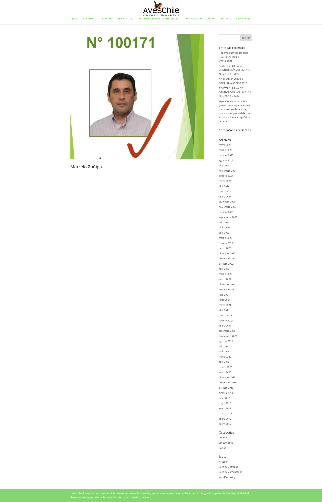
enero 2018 (225, 418)
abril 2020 (224, 361)
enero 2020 (225, 372)
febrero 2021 (226, 320)
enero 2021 (225, 325)
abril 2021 (224, 310)
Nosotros (88, 18)
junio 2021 (224, 299)
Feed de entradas (228, 466)
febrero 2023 (226, 243)
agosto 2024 (226, 175)
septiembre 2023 (228, 217)
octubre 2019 (226, 387)
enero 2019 (225, 408)
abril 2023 (224, 232)
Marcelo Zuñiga (86, 167)
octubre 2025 (226, 155)
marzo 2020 (225, 367)
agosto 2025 (226, 160)
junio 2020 (224, 351)
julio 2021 (224, 294)
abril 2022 (224, 268)
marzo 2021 (225, 315)
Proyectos (192, 18)
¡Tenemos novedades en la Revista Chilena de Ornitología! (233, 56)
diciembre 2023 (227, 201)
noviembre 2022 (227, 258)
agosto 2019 (226, 392)
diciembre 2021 (227, 284)
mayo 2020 (225, 356)
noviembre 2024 (227, 170)
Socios (222, 447)
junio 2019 (224, 398)
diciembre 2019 (227, 377)
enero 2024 (225, 196)
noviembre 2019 (227, 382)
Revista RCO (125, 18)
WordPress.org (227, 477)
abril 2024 (224, 186)
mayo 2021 (225, 305)
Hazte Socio (243, 18)
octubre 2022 (226, 263)
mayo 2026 (225, 144)
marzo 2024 (225, 191)
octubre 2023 (226, 212)
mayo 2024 (225, 181)
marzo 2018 (225, 413)
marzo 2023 (225, 237)
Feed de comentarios (230, 471)
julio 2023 (224, 222)
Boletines (108, 18)
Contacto (225, 18)
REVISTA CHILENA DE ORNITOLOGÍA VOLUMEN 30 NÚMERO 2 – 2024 (235, 92)
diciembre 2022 (227, 253)
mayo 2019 (225, 403)
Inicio (74, 18)
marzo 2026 (225, 150)
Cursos (211, 18)
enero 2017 (225, 423)
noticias (223, 437)
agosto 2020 (226, 341)
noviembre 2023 (227, 206)
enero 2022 (225, 279)
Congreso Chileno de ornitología (158, 18)
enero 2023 (225, 248)
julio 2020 (224, 346)
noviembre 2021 (227, 289)
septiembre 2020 (228, 336)
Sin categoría (226, 442)
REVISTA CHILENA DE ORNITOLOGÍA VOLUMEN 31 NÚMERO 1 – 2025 (235, 70)
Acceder (223, 461)
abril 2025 (224, 165)
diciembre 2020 (227, 330)
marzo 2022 (225, 273)
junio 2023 (224, 227)
